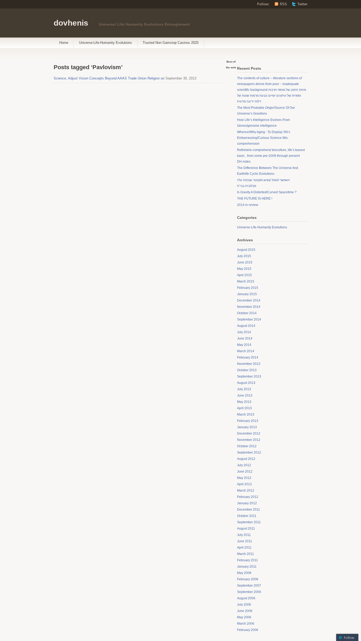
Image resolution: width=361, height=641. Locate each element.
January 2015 (247, 294)
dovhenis (71, 22)
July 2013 (244, 389)
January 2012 (247, 503)
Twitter (302, 4)
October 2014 (247, 313)
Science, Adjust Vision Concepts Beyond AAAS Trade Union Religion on (109, 78)
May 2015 (244, 269)
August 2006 (246, 598)
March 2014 (245, 351)
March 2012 (245, 490)
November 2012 (248, 440)
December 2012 (248, 433)
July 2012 (244, 465)
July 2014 (244, 332)
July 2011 (244, 535)
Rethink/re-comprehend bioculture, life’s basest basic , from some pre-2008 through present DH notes (271, 155)
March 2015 (245, 281)
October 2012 (247, 446)
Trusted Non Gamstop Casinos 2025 (170, 43)
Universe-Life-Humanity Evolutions (105, 43)
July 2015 (244, 256)
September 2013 (249, 376)
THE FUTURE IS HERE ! (254, 198)
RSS (283, 4)
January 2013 (247, 427)
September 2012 (249, 452)
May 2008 (244, 573)
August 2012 (246, 459)
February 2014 (247, 357)
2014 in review (247, 205)
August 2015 (246, 250)
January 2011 (247, 566)
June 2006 (244, 611)
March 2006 (245, 623)
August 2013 (246, 383)
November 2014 (248, 307)
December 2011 (248, 509)
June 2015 (244, 262)
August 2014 (246, 326)
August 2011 (246, 528)
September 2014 (249, 319)
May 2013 (244, 402)
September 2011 (249, 522)
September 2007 (249, 585)
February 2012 (247, 497)
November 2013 (248, 364)
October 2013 (247, 370)
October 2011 (246, 516)
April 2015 (244, 275)
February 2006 (247, 630)
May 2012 (244, 478)
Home (63, 43)
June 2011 (244, 541)
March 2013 (245, 414)
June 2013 (244, 395)
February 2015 (247, 288)
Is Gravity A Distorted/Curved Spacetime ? (267, 192)
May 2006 (244, 617)
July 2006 (244, 604)
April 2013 (244, 408)
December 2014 (248, 300)
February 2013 (247, 421)
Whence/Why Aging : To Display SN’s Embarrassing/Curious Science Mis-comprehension (263, 137)
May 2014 (244, 345)
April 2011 (244, 547)
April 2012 (244, 484)
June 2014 (244, 338)
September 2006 (249, 592)
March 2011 (245, 554)
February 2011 (247, 560)
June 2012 (244, 471)
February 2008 (247, 579)
